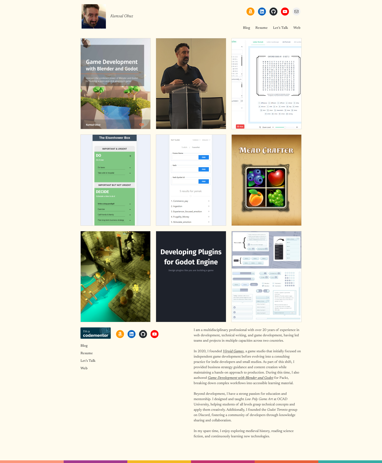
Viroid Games (233, 351)
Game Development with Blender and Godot (240, 378)
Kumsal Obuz (121, 16)
